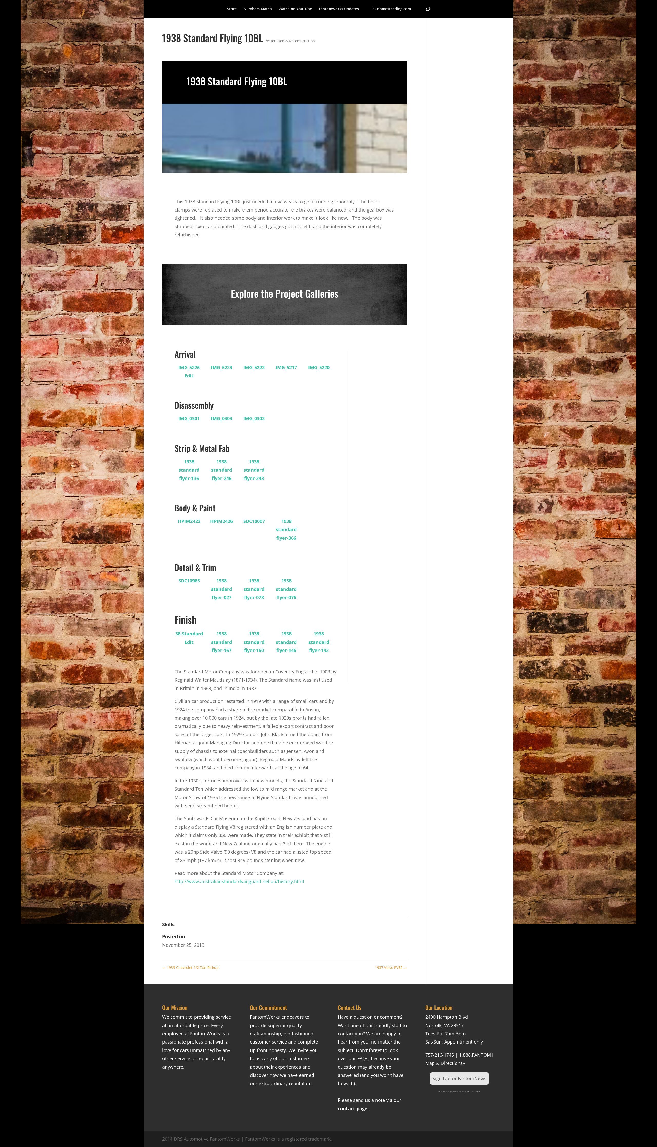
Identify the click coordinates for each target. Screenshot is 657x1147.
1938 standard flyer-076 (286, 589)
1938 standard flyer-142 (318, 641)
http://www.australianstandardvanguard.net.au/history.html (239, 881)
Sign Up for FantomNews (459, 1078)
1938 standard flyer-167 (221, 641)
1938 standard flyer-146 (286, 641)
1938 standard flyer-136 (189, 469)
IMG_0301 (189, 418)
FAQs (362, 1058)
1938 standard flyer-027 (221, 589)
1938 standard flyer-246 (221, 469)
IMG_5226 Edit (189, 371)
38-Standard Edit (189, 637)
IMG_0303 (221, 418)
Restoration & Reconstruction (290, 40)
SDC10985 (189, 581)
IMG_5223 (221, 367)
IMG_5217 (286, 367)
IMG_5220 (319, 367)
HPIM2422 (189, 521)
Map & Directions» (445, 1063)
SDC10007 (254, 521)
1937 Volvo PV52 (391, 967)
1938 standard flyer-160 (254, 641)
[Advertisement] (377, 427)
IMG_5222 (254, 367)
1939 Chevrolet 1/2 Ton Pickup (190, 967)
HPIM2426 (221, 521)
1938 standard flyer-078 (254, 589)
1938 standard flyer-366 (286, 529)
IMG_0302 (254, 418)
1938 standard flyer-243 (254, 469)
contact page (353, 1108)
